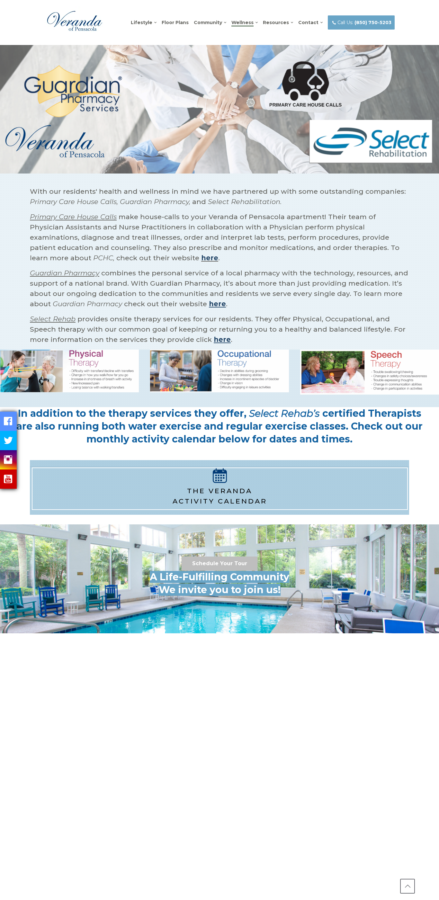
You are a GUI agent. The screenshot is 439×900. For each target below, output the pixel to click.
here (209, 258)
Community (208, 22)
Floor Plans (175, 22)
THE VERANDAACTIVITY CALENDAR (220, 496)
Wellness (242, 22)
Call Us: (364, 22)
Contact (308, 22)
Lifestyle (141, 22)
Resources (276, 22)
